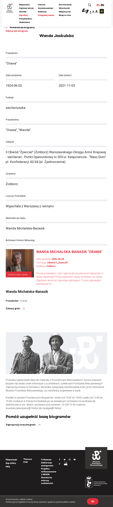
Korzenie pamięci (45, 8)
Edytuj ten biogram (17, 30)
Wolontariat (64, 8)
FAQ (8, 466)
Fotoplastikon (25, 18)
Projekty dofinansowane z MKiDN (48, 471)
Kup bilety (23, 15)
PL (98, 5)
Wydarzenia (24, 22)
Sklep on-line (65, 15)
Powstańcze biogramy (22, 27)
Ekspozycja (24, 4)
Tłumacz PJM (27, 460)
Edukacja (42, 11)
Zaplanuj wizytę (26, 8)
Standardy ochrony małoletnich (47, 480)
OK (92, 501)
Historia (41, 4)
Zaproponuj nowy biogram (21, 424)
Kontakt (22, 11)
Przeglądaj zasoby (46, 15)
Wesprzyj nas (65, 11)
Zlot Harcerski (65, 4)
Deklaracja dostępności (47, 464)
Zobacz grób (13, 308)
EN (102, 5)
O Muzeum (46, 459)
